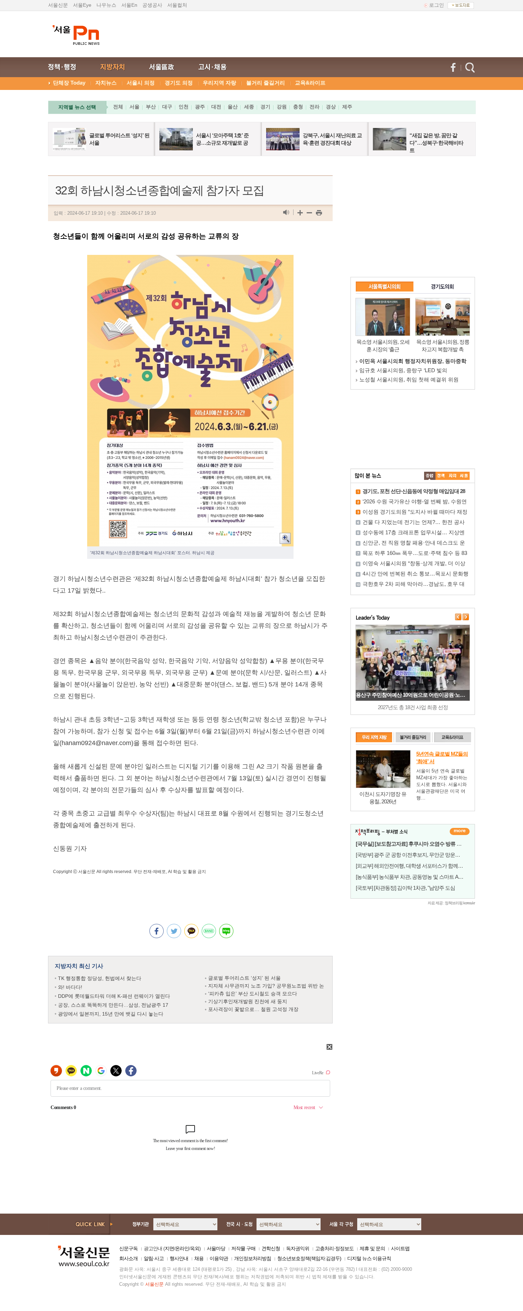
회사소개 (128, 1258)
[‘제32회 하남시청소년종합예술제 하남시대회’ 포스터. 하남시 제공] (190, 260)
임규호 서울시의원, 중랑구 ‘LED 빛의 (403, 370)
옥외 (194, 1248)
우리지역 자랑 (219, 83)
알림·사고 (154, 1258)
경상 (331, 106)
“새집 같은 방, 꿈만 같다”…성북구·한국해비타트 (436, 142)
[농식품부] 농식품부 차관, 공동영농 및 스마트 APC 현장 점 (419, 877)
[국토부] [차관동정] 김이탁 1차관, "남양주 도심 (405, 888)
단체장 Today (69, 83)
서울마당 (216, 1248)
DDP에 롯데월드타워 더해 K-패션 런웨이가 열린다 (114, 996)
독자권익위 (297, 1248)
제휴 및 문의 (372, 1248)
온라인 (182, 1248)
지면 (169, 1248)
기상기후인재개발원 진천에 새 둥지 (247, 1001)
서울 (134, 106)
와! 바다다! (70, 987)
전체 (118, 106)
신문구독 (128, 1248)
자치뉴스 (106, 83)
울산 (233, 106)
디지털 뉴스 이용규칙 (369, 1258)
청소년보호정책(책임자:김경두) (309, 1258)
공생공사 (152, 5)
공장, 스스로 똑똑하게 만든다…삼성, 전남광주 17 (113, 1005)
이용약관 (219, 1258)
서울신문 (58, 5)
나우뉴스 (106, 5)
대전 (216, 106)
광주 (200, 106)
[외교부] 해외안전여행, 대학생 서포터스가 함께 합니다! (415, 866)
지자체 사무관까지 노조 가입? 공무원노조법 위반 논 (266, 986)
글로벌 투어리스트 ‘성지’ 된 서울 (244, 978)
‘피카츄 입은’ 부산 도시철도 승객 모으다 (252, 993)
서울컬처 (177, 5)
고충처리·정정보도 (334, 1248)
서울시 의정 (141, 83)
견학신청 (271, 1248)
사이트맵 (400, 1248)
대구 (167, 106)
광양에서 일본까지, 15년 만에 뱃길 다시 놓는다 (110, 1014)
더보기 (460, 831)
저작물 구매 (243, 1248)
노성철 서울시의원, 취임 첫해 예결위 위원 (409, 379)
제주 (347, 106)
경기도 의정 (179, 83)
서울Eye (82, 5)
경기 (265, 106)
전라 (314, 106)
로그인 (436, 5)
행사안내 (179, 1258)
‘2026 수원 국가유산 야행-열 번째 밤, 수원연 (415, 501)
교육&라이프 (310, 83)
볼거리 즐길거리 (265, 83)
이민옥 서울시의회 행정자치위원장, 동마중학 (412, 361)
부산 (151, 106)
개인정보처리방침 (252, 1258)
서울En (129, 5)
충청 (298, 106)
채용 (199, 1258)
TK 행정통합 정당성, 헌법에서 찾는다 (99, 978)
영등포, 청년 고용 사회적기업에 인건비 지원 (413, 695)
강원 (282, 106)
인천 (184, 106)
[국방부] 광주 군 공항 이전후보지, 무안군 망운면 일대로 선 (419, 855)
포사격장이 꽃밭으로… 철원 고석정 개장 (253, 1009)
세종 (249, 106)
